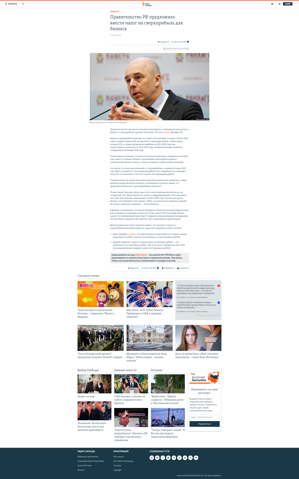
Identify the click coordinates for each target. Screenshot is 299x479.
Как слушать (119, 457)
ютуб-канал (140, 255)
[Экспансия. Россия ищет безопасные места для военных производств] (94, 410)
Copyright (117, 470)
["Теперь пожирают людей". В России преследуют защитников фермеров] (168, 417)
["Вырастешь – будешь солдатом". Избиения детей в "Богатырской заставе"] (168, 383)
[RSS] (185, 457)
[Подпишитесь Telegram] (174, 457)
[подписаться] (196, 457)
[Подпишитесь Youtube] (168, 457)
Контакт (81, 470)
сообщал (132, 234)
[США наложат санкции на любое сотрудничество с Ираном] (131, 383)
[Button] (163, 42)
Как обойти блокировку (123, 461)
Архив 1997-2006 (84, 466)
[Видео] (272, 4)
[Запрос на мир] (94, 383)
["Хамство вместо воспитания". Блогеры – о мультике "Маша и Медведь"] (101, 294)
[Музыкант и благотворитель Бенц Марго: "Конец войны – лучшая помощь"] (149, 338)
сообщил (166, 132)
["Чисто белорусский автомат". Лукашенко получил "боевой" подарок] (101, 338)
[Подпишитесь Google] (152, 457)
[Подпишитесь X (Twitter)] (163, 457)
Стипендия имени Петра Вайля (91, 461)
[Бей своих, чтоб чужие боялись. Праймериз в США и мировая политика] (149, 294)
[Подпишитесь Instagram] (179, 457)
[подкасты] (279, 4)
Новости (114, 12)
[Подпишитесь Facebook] (157, 457)
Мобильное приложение (88, 457)
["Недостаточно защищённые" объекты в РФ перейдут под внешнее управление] (131, 417)
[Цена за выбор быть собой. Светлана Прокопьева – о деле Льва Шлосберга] (198, 338)
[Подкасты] (190, 457)
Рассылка (117, 466)
